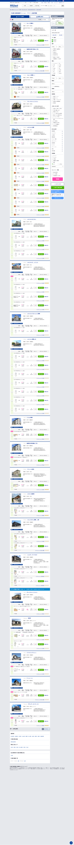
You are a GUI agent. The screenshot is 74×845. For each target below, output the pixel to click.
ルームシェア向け (56, 116)
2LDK (54, 68)
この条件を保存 (57, 184)
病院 (54, 162)
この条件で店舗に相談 (57, 187)
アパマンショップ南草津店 (40, 576)
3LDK (60, 69)
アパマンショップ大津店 (40, 240)
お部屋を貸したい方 (61, 2)
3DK (54, 69)
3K (59, 68)
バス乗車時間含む (56, 86)
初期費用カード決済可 (57, 58)
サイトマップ (56, 2)
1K (59, 63)
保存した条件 (47, 0)
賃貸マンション (56, 96)
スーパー (54, 155)
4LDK (54, 73)
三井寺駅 (19, 736)
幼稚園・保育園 (56, 160)
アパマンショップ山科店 (40, 156)
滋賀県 (20, 9)
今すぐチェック (58, 197)
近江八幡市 (21, 747)
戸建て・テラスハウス (57, 99)
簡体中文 (45, 2)
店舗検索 (31, 5)
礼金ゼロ (54, 52)
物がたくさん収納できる (57, 115)
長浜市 (17, 747)
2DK (60, 66)
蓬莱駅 (27, 736)
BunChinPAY (55, 172)
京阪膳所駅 (42, 736)
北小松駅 (23, 736)
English (42, 2)
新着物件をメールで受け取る (60, 23)
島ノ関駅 (29, 736)
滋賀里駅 (16, 736)
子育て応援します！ (56, 110)
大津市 (12, 747)
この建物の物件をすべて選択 (17, 33)
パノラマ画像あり (56, 124)
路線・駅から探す (24, 9)
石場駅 (38, 736)
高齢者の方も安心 (56, 122)
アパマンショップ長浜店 (40, 439)
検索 (62, 5)
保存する (54, 23)
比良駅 (33, 736)
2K (53, 66)
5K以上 (60, 73)
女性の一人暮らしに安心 (57, 108)
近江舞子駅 (12, 736)
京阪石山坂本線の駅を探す (31, 9)
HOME (25, 5)
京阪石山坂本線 (13, 741)
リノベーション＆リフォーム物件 (58, 119)
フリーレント (55, 55)
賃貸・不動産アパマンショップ (14, 9)
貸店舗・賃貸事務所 (56, 101)
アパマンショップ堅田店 (40, 725)
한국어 (52, 2)
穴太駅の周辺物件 (38, 9)
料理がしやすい (56, 111)
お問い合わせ (41, 40)
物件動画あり (55, 125)
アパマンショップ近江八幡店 (39, 70)
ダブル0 (54, 41)
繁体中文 (49, 2)
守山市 (27, 747)
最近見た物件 (54, 0)
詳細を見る (46, 40)
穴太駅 (12, 755)
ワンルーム (55, 63)
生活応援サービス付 (56, 175)
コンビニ (54, 157)
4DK (60, 71)
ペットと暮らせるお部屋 (57, 113)
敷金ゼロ (54, 50)
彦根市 (15, 747)
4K (53, 71)
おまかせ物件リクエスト (39, 0)
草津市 (24, 747)
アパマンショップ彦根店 (40, 515)
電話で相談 (37, 5)
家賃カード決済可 (56, 57)
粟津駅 (36, 736)
